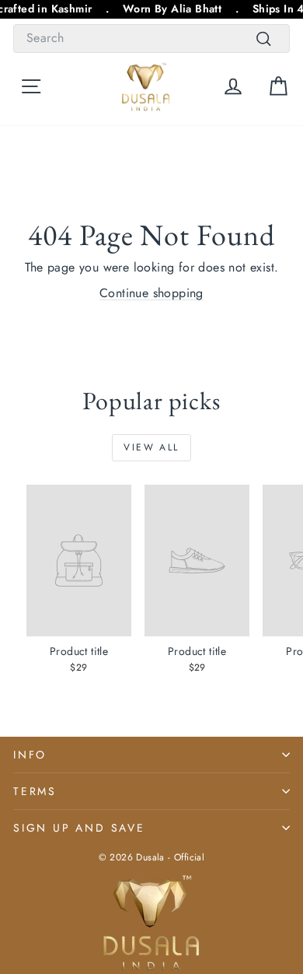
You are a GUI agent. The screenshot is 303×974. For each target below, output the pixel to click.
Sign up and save (79, 828)
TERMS (35, 791)
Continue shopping (151, 293)
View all (151, 447)
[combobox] (151, 38)
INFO (30, 754)
